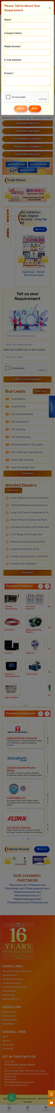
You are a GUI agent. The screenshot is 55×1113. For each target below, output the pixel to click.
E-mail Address (13, 60)
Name (8, 19)
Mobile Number (13, 46)
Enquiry (9, 73)
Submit (20, 108)
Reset (35, 108)
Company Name (13, 33)
